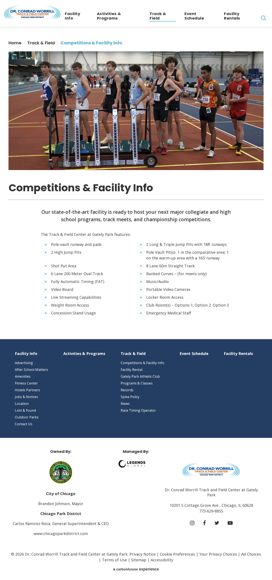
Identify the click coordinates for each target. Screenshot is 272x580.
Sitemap (138, 559)
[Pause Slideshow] (258, 57)
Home (14, 43)
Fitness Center (26, 383)
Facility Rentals (232, 16)
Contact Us (23, 424)
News (125, 403)
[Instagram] (192, 522)
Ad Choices (251, 554)
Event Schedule (194, 16)
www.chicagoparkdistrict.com (61, 533)
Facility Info (72, 16)
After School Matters (31, 369)
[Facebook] (204, 522)
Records (127, 390)
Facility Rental (131, 369)
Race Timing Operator (138, 410)
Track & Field (158, 16)
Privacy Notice (142, 554)
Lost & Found (25, 410)
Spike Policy (130, 396)
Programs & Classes (137, 383)
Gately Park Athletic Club (140, 376)
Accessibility (162, 559)
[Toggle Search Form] (263, 18)
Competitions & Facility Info (142, 362)
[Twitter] (216, 522)
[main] (136, 183)
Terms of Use (114, 559)
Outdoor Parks (26, 417)
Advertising (24, 362)
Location (22, 403)
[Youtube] (230, 522)
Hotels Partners (27, 390)
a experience (136, 569)
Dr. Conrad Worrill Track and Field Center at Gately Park (32, 13)
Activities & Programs (109, 16)
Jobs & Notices (26, 396)
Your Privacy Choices (218, 554)
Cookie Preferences (177, 554)
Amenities (23, 376)
